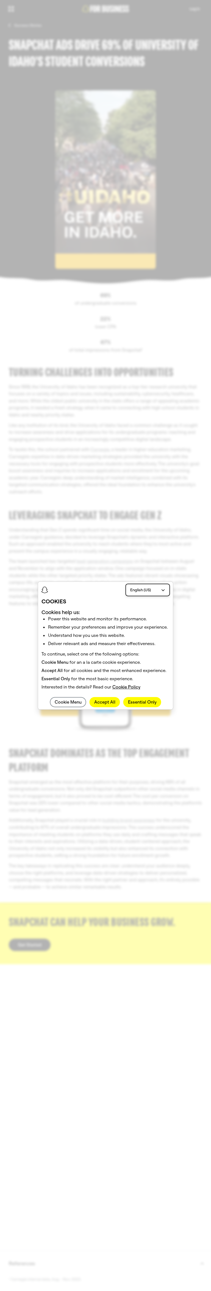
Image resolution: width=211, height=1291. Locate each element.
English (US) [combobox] (140, 589)
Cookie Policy (126, 687)
